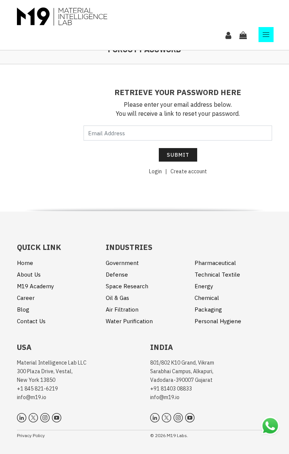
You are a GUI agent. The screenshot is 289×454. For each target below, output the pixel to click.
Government (122, 262)
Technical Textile (217, 274)
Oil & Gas (117, 297)
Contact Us (31, 321)
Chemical (207, 297)
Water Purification (129, 321)
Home (25, 262)
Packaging (208, 309)
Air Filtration (122, 309)
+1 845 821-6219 (37, 388)
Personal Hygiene (218, 321)
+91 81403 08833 (171, 388)
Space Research (127, 286)
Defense (117, 274)
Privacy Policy (31, 435)
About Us (29, 274)
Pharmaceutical (215, 262)
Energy (204, 286)
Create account (188, 171)
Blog (23, 309)
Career (26, 297)
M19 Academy (35, 286)
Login (155, 171)
